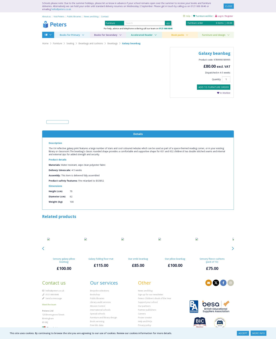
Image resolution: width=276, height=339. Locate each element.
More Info (258, 333)
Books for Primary (70, 34)
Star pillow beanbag (175, 258)
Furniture (57, 43)
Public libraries (74, 16)
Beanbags (112, 43)
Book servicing (97, 321)
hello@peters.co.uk (61, 9)
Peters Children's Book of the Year (154, 298)
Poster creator (145, 317)
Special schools (97, 313)
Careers (142, 313)
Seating (70, 43)
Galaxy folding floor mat (100, 258)
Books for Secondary (105, 34)
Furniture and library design (103, 317)
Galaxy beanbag (131, 43)
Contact (104, 16)
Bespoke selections (99, 290)
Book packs (177, 34)
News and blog (91, 16)
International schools (100, 309)
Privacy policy (144, 325)
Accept (242, 333)
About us (46, 16)
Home (45, 43)
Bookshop (95, 294)
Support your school (148, 302)
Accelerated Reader (142, 34)
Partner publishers (147, 309)
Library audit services (100, 302)
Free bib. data (96, 325)
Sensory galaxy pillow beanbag (64, 260)
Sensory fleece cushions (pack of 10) (212, 260)
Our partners (144, 306)
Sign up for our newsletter (150, 294)
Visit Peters (59, 16)
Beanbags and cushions (90, 43)
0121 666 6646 (52, 294)
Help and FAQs (145, 321)
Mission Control (97, 306)
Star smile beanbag (138, 258)
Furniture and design (213, 34)
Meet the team (49, 304)
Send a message (53, 298)
